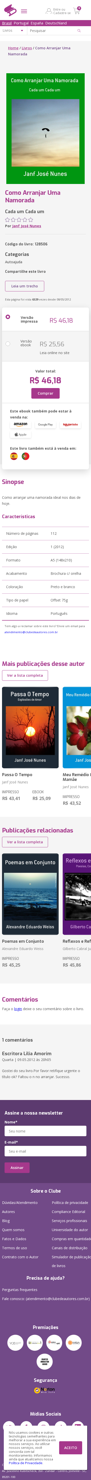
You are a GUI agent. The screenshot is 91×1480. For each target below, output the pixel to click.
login (18, 1008)
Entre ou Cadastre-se (62, 11)
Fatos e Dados (14, 1238)
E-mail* (11, 1142)
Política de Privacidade (25, 1463)
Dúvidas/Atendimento (20, 1202)
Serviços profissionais (69, 1220)
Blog (6, 1220)
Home (13, 48)
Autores (8, 1211)
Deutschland (56, 22)
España (37, 22)
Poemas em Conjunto (23, 941)
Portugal (21, 22)
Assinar (17, 1167)
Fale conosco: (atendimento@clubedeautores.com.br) (46, 1298)
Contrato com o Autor (20, 1257)
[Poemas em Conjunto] (30, 894)
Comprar (45, 393)
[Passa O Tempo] (30, 727)
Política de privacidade (70, 1202)
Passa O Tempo (17, 774)
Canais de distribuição (69, 1247)
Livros (27, 48)
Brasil (7, 22)
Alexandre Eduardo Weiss (22, 948)
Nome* (11, 1122)
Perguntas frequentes (19, 1289)
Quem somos (13, 1229)
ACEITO (70, 1447)
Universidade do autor (70, 1229)
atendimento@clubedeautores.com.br (31, 632)
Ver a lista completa (25, 675)
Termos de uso (14, 1247)
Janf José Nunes (26, 225)
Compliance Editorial (68, 1211)
